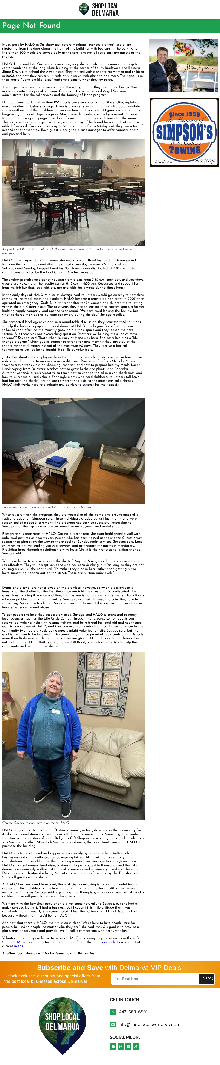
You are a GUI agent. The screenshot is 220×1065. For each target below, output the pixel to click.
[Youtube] (128, 1046)
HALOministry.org (29, 942)
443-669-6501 (133, 1012)
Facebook (108, 942)
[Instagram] (121, 1046)
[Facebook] (113, 1046)
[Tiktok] (136, 1046)
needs (18, 946)
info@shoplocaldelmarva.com (149, 1024)
